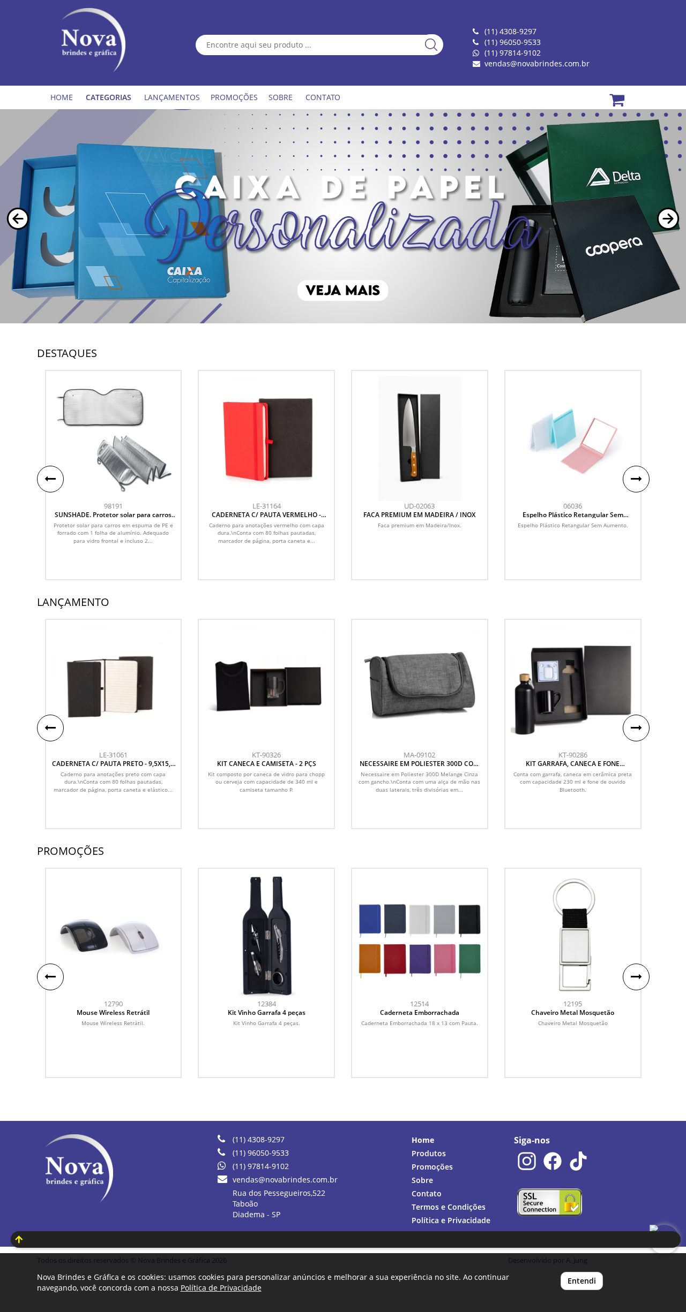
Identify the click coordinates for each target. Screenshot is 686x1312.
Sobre (422, 1180)
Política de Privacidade (221, 1288)
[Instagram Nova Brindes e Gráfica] (527, 1168)
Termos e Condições (449, 1207)
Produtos (429, 1153)
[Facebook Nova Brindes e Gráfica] (552, 1168)
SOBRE (281, 97)
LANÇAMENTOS (172, 97)
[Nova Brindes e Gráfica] (95, 40)
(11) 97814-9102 (512, 53)
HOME (61, 97)
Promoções (432, 1167)
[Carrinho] (623, 94)
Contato (427, 1193)
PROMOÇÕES (234, 97)
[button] (18, 219)
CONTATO (322, 97)
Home (423, 1140)
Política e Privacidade (451, 1220)
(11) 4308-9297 (259, 1139)
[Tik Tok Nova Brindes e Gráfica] (578, 1168)
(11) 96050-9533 (261, 1153)
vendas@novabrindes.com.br (537, 63)
